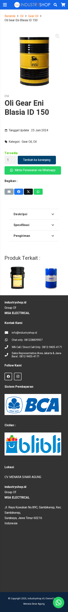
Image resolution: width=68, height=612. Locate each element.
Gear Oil (33, 16)
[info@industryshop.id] (8, 333)
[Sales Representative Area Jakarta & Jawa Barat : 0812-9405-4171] (8, 355)
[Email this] (9, 192)
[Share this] (18, 192)
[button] (55, 4)
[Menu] (5, 4)
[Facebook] (8, 376)
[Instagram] (18, 376)
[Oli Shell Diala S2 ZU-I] (17, 278)
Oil (21, 16)
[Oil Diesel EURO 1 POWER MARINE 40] (51, 278)
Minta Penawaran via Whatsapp (35, 170)
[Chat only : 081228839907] (8, 340)
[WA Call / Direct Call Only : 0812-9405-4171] (8, 347)
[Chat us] (58, 602)
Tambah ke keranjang (36, 160)
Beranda (10, 16)
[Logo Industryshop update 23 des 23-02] (32, 5)
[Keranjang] (63, 4)
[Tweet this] (28, 192)
